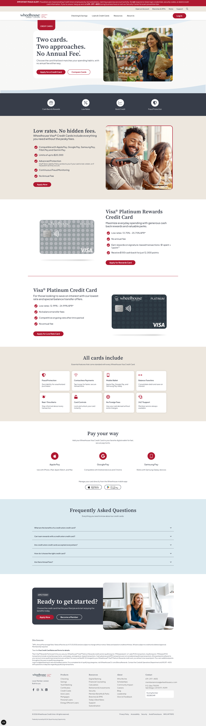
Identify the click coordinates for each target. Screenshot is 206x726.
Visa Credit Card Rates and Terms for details (54, 650)
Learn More (147, 262)
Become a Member (69, 617)
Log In (179, 16)
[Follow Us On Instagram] (37, 689)
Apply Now (42, 184)
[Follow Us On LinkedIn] (46, 689)
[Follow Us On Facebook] (33, 689)
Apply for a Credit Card (51, 72)
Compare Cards (79, 72)
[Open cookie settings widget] (3, 722)
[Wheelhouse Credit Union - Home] (42, 675)
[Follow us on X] (42, 689)
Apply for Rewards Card (120, 262)
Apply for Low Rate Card (48, 334)
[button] (187, 9)
